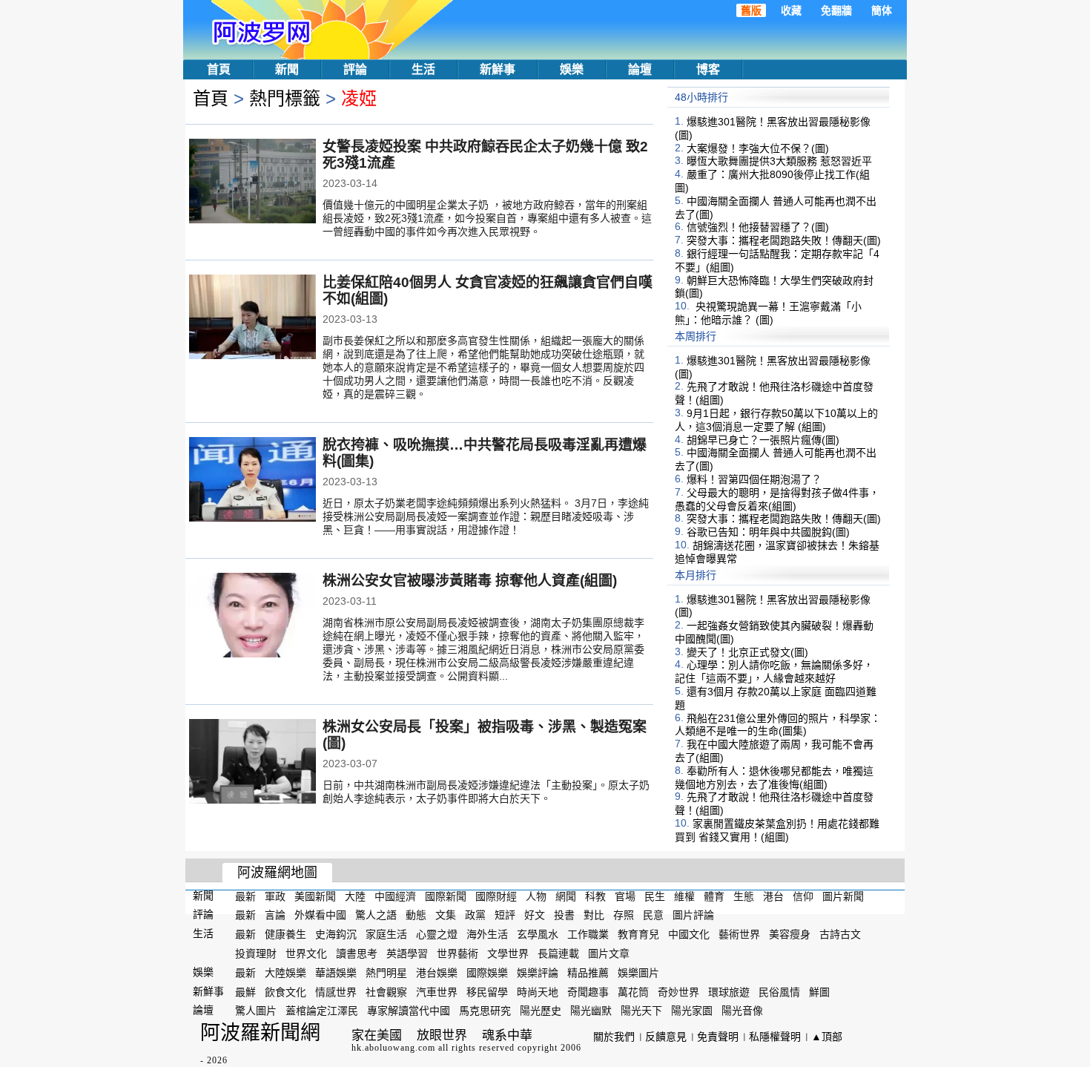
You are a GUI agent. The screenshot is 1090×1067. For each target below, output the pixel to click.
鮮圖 (819, 991)
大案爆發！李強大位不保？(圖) (758, 148)
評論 (355, 69)
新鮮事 (497, 69)
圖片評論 (693, 915)
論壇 (640, 69)
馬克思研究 (485, 1011)
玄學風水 (537, 934)
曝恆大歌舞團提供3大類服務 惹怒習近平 (779, 161)
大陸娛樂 (285, 973)
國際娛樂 (487, 973)
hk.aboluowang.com (393, 1048)
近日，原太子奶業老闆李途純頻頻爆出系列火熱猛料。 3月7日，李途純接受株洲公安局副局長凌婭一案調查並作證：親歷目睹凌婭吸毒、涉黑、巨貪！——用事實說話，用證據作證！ (486, 516)
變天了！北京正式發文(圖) (747, 651)
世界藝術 (457, 953)
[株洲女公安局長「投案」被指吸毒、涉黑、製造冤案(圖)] (252, 763)
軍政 (275, 896)
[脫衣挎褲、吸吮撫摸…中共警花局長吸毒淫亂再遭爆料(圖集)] (252, 481)
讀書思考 (356, 953)
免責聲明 (718, 1037)
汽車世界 (437, 991)
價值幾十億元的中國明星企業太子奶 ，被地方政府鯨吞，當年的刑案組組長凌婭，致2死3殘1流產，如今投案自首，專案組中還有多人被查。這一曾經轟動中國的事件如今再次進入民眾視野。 (487, 218)
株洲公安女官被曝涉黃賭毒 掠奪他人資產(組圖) (470, 580)
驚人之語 (376, 915)
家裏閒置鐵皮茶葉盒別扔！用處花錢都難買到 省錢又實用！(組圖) (777, 830)
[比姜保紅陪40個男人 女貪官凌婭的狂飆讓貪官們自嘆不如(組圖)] (252, 318)
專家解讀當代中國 (408, 1011)
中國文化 (689, 934)
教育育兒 (638, 934)
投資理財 (256, 953)
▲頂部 (826, 1037)
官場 (625, 896)
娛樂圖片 (638, 973)
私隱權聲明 (775, 1037)
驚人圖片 (256, 1011)
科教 (595, 896)
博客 (708, 69)
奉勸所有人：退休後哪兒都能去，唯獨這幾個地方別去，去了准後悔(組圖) (774, 777)
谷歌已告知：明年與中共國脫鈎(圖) (768, 532)
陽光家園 (692, 1011)
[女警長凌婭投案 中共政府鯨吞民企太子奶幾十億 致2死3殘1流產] (252, 182)
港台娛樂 (437, 973)
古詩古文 (840, 934)
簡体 (881, 10)
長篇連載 (558, 953)
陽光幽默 (591, 1011)
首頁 (219, 69)
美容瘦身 (789, 934)
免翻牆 (836, 10)
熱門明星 (386, 973)
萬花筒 (633, 991)
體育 (714, 896)
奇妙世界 (678, 991)
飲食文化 (285, 991)
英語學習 (407, 953)
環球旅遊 (729, 991)
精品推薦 (588, 973)
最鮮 (245, 991)
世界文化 (306, 953)
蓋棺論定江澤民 (321, 1011)
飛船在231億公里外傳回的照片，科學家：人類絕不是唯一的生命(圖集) (778, 724)
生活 (423, 69)
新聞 (287, 69)
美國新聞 (315, 896)
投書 (564, 915)
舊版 (751, 10)
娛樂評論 (537, 973)
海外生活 (487, 934)
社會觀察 (386, 991)
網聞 (565, 896)
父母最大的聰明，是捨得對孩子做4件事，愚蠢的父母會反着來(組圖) (777, 499)
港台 (773, 896)
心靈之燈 (437, 934)
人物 (536, 896)
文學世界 (508, 953)
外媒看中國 (320, 915)
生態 (743, 896)
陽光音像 (742, 1011)
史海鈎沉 (336, 934)
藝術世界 (739, 934)
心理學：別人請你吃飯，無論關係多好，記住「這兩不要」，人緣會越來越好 (774, 671)
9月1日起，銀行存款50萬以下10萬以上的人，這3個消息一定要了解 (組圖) (776, 420)
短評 (505, 915)
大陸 (355, 896)
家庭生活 (386, 934)
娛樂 (572, 69)
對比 (594, 915)
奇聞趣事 (588, 991)
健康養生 (285, 934)
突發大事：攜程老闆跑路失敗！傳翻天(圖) (784, 240)
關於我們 (614, 1037)
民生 (654, 896)
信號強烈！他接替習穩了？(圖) (758, 227)
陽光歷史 (540, 1011)
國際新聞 (445, 896)
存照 (623, 915)
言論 (275, 915)
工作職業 (588, 934)
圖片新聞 (843, 896)
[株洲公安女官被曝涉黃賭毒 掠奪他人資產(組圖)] (252, 616)
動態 (416, 915)
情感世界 (336, 991)
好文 (534, 915)
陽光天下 (641, 1011)
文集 (445, 915)
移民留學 (487, 991)
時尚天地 (537, 991)
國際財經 (496, 896)
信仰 (803, 896)
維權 (684, 896)
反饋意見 (666, 1037)
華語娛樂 (336, 973)
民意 (653, 915)
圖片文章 (609, 953)
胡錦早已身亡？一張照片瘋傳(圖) (763, 439)
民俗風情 (779, 991)
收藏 (791, 10)
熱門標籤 (284, 98)
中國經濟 (395, 896)
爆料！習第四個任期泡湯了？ (754, 479)
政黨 (475, 915)
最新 (245, 896)
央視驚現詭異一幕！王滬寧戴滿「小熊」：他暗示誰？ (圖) (768, 313)
